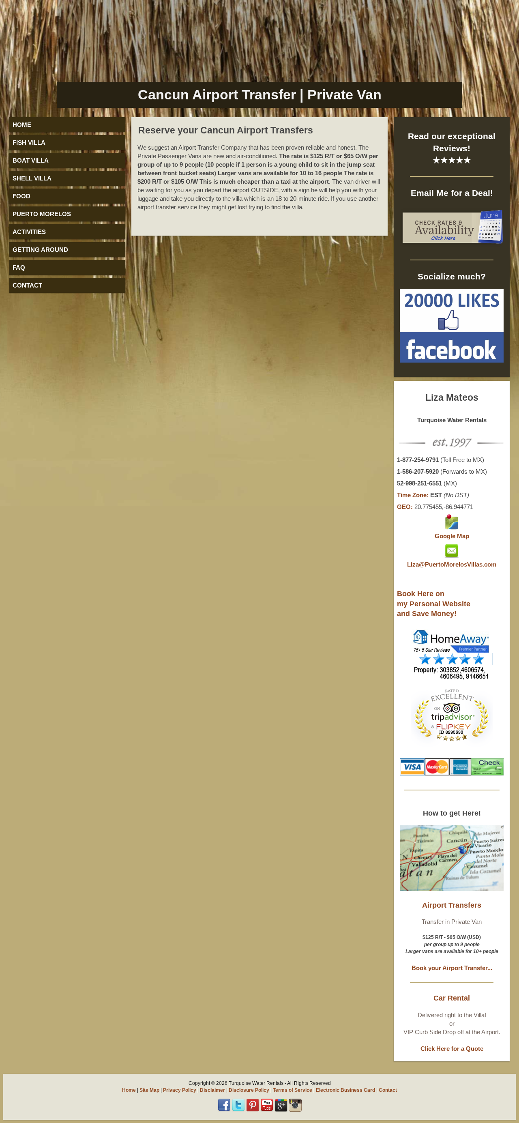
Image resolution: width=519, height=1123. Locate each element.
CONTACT (27, 285)
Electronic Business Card (345, 1090)
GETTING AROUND (40, 249)
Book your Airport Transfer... (452, 967)
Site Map (149, 1090)
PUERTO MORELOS (42, 213)
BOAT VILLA (31, 160)
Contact (388, 1090)
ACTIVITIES (29, 231)
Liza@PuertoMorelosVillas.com (451, 564)
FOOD (21, 196)
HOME (22, 124)
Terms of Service (292, 1090)
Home (129, 1090)
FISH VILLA (29, 142)
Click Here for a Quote (451, 1048)
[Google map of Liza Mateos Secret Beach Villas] (451, 527)
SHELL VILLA (32, 178)
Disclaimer (212, 1090)
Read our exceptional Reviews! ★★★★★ (451, 148)
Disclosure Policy (249, 1090)
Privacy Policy (179, 1090)
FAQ (19, 267)
